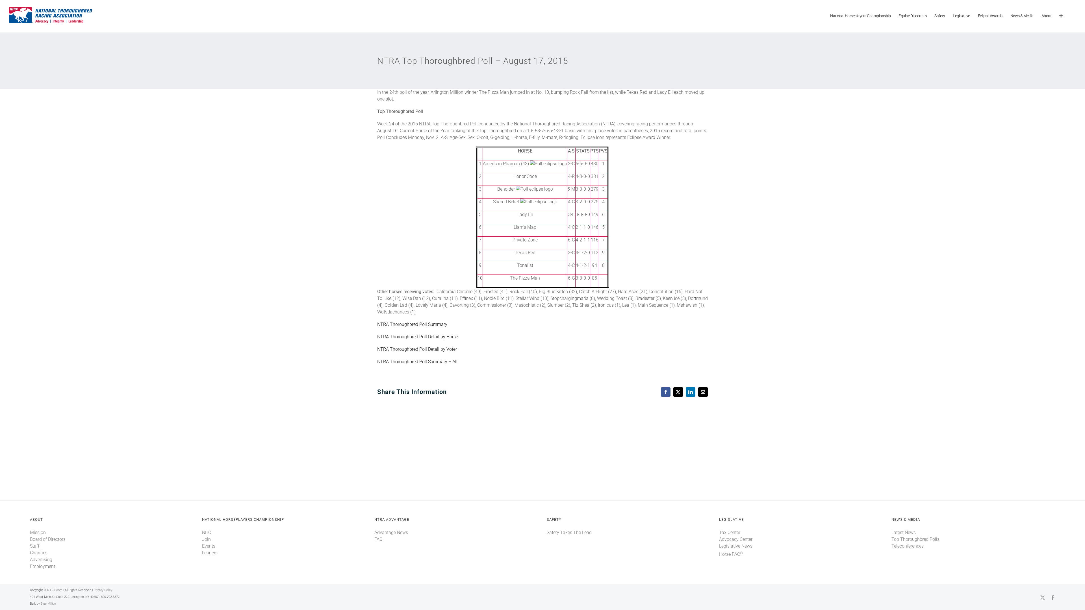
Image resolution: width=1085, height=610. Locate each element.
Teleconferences (907, 546)
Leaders (210, 552)
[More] (1061, 16)
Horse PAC (731, 554)
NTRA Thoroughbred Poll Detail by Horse (417, 336)
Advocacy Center (735, 539)
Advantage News (391, 532)
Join (206, 539)
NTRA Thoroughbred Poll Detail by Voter (417, 349)
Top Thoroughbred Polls (915, 539)
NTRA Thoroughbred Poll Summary (412, 324)
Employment (42, 566)
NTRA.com (54, 590)
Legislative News (735, 546)
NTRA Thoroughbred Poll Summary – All (417, 361)
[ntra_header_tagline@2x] (50, 8)
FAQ (378, 539)
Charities (38, 552)
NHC (206, 532)
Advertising (41, 559)
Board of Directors (48, 539)
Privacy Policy (103, 590)
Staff (34, 546)
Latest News (903, 532)
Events (208, 546)
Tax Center (729, 532)
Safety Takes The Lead (569, 532)
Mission (38, 532)
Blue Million (48, 603)
